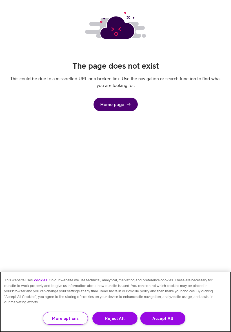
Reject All (115, 318)
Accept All (162, 318)
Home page (112, 104)
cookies (40, 280)
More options (65, 318)
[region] (115, 302)
